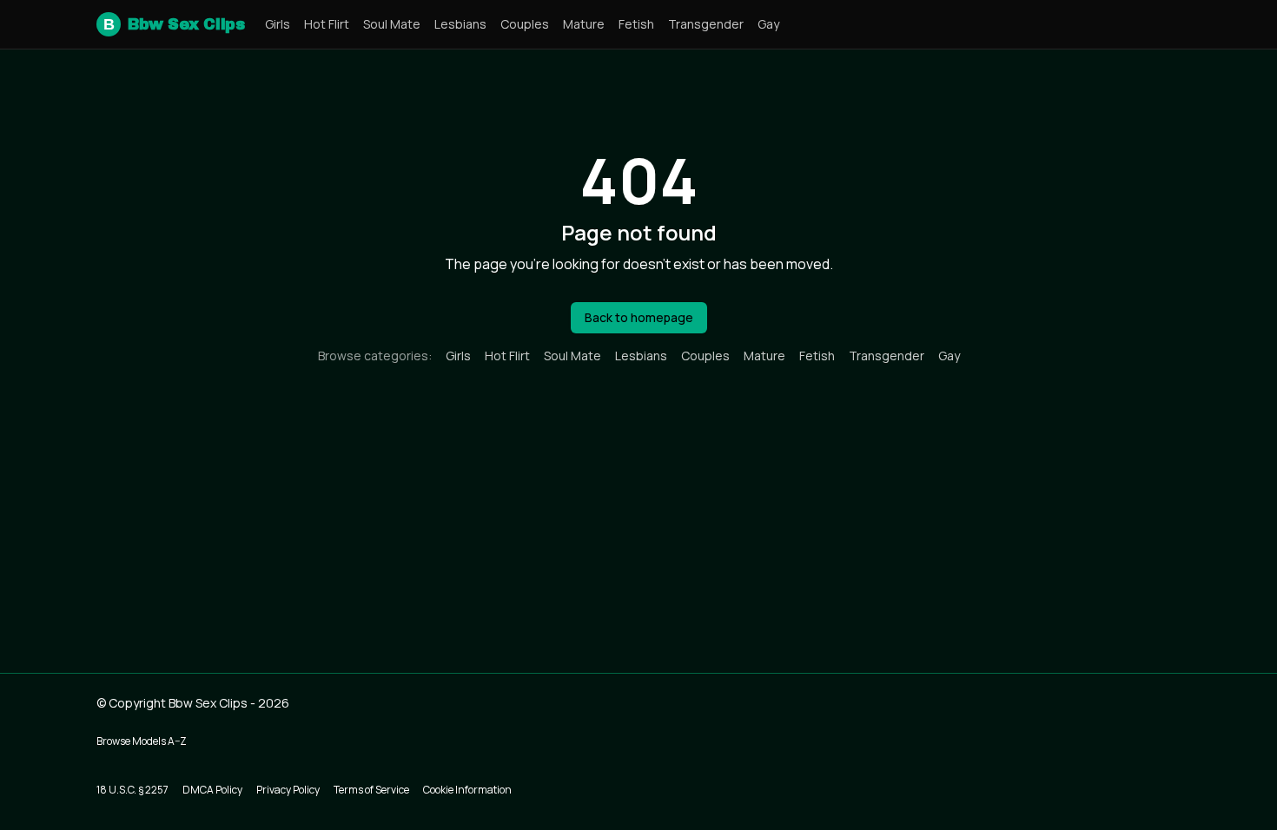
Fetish (636, 24)
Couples (524, 24)
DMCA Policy (212, 789)
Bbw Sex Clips (173, 24)
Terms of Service (371, 789)
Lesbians (460, 24)
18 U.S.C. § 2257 (132, 789)
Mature (584, 24)
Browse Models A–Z (141, 741)
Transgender (706, 24)
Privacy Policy (288, 789)
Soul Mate (391, 24)
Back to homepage (639, 317)
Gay (768, 24)
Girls (277, 24)
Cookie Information (467, 789)
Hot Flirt (326, 24)
